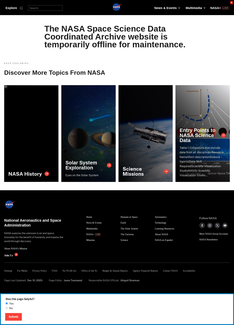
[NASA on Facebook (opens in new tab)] (202, 225)
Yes (11, 303)
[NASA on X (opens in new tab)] (217, 225)
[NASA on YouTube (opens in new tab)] (225, 225)
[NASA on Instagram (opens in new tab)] (210, 225)
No (11, 308)
